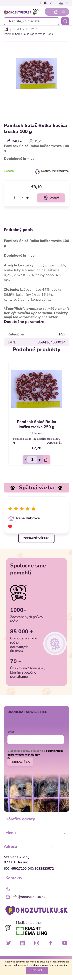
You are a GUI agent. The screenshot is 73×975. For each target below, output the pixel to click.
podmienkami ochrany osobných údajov (35, 753)
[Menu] (63, 11)
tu (66, 965)
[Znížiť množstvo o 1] (22, 197)
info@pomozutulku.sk (28, 896)
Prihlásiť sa (20, 762)
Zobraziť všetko (36, 538)
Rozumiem (37, 970)
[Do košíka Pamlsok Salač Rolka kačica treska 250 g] (46, 459)
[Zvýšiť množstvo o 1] (27, 197)
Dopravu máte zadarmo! (55, 171)
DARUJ (54, 197)
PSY (62, 334)
